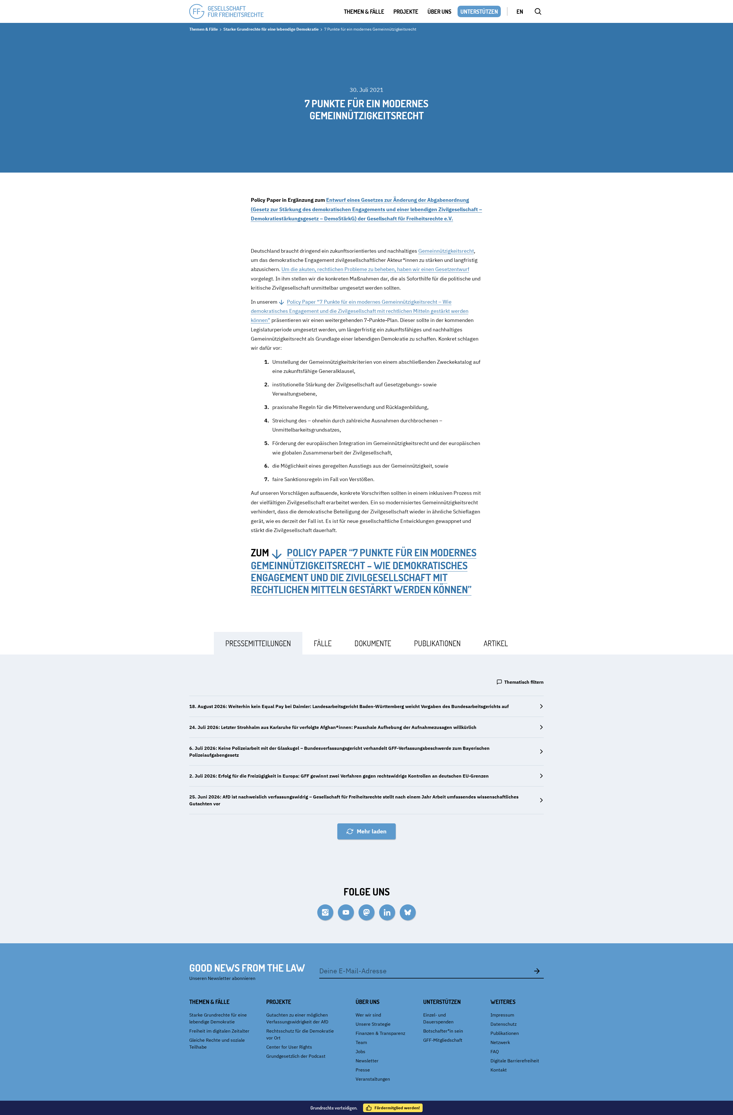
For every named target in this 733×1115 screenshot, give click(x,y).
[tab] (258, 643)
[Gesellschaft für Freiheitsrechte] (226, 11)
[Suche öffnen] (538, 11)
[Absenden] (537, 971)
